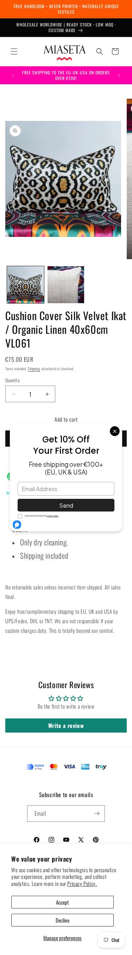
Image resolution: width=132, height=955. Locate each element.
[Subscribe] (97, 813)
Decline (62, 920)
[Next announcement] (119, 75)
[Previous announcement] (13, 75)
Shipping (34, 368)
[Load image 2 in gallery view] (66, 284)
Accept (62, 902)
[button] (14, 51)
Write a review (66, 725)
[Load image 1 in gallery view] (25, 284)
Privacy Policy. (82, 883)
